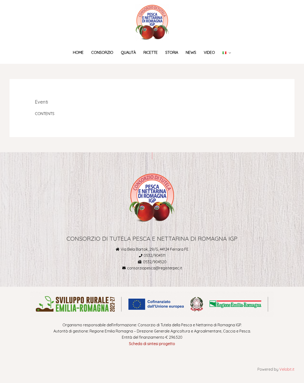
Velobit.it (286, 369)
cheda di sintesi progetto (153, 343)
